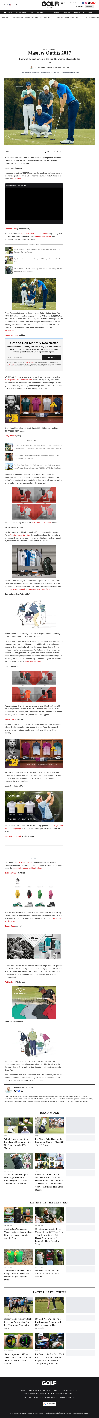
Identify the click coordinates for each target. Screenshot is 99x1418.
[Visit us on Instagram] (86, 3)
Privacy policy (29, 1394)
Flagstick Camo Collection (20, 535)
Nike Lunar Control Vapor (41, 523)
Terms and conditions (69, 1390)
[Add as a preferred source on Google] (49, 1404)
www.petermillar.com (33, 661)
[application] (34, 204)
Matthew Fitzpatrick (13, 836)
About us (24, 1390)
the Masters (16, 179)
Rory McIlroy (10, 436)
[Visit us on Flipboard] (94, 3)
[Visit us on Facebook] (83, 3)
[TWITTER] (15, 1090)
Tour (48, 12)
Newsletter (59, 151)
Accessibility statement (45, 1394)
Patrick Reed (10, 982)
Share (9, 151)
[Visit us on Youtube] (91, 3)
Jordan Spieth (11, 229)
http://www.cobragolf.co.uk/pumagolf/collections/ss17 (29, 589)
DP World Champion (26, 862)
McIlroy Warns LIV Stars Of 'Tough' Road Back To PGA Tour (31, 17)
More (90, 12)
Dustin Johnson (11, 335)
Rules (56, 12)
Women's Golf (79, 12)
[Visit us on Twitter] (89, 3)
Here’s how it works (72, 72)
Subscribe (89, 6)
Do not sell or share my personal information (57, 1397)
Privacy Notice (11, 364)
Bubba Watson (11, 873)
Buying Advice (21, 12)
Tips (31, 12)
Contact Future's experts (39, 1390)
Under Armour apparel (42, 236)
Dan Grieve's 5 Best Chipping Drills (67, 17)
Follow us (49, 151)
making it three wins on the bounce (18, 380)
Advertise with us (31, 1397)
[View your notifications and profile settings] (16, 5)
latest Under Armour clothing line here (27, 868)
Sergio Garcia (10, 719)
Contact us (55, 1390)
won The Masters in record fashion (34, 234)
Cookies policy (61, 1394)
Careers (72, 1394)
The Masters (51, 49)
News (10, 12)
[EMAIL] (22, 1090)
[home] (5, 12)
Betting (40, 12)
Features (66, 12)
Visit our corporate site (73, 1412)
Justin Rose (10, 926)
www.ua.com (10, 330)
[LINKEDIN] (19, 1090)
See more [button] (34, 859)
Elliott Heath (41, 67)
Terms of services (30, 362)
